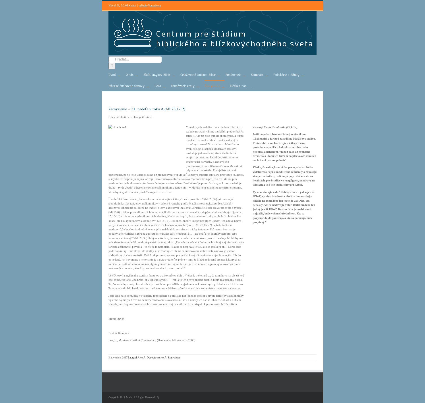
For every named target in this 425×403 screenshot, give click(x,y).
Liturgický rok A (136, 357)
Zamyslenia (174, 357)
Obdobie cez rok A (156, 357)
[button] (253, 85)
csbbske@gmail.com (150, 5)
